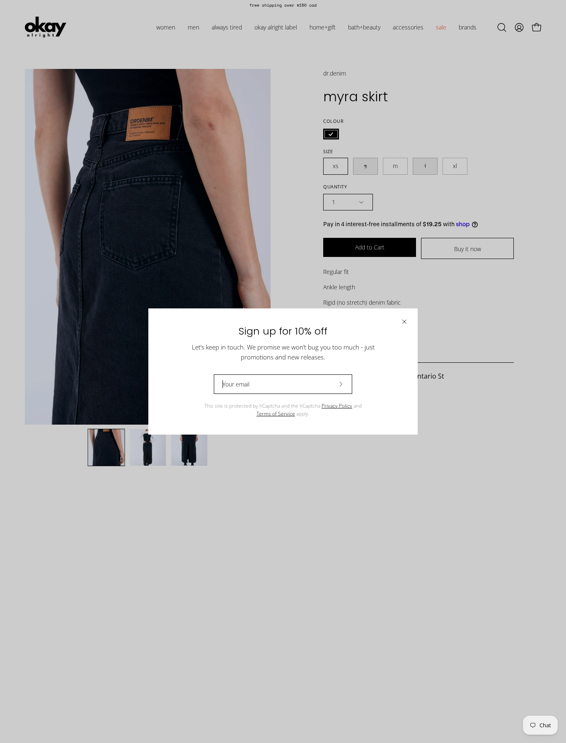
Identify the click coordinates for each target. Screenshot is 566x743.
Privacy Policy (337, 405)
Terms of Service (275, 413)
